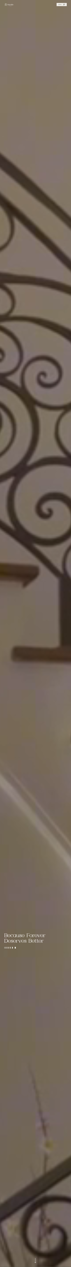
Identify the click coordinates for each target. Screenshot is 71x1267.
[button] (62, 4)
